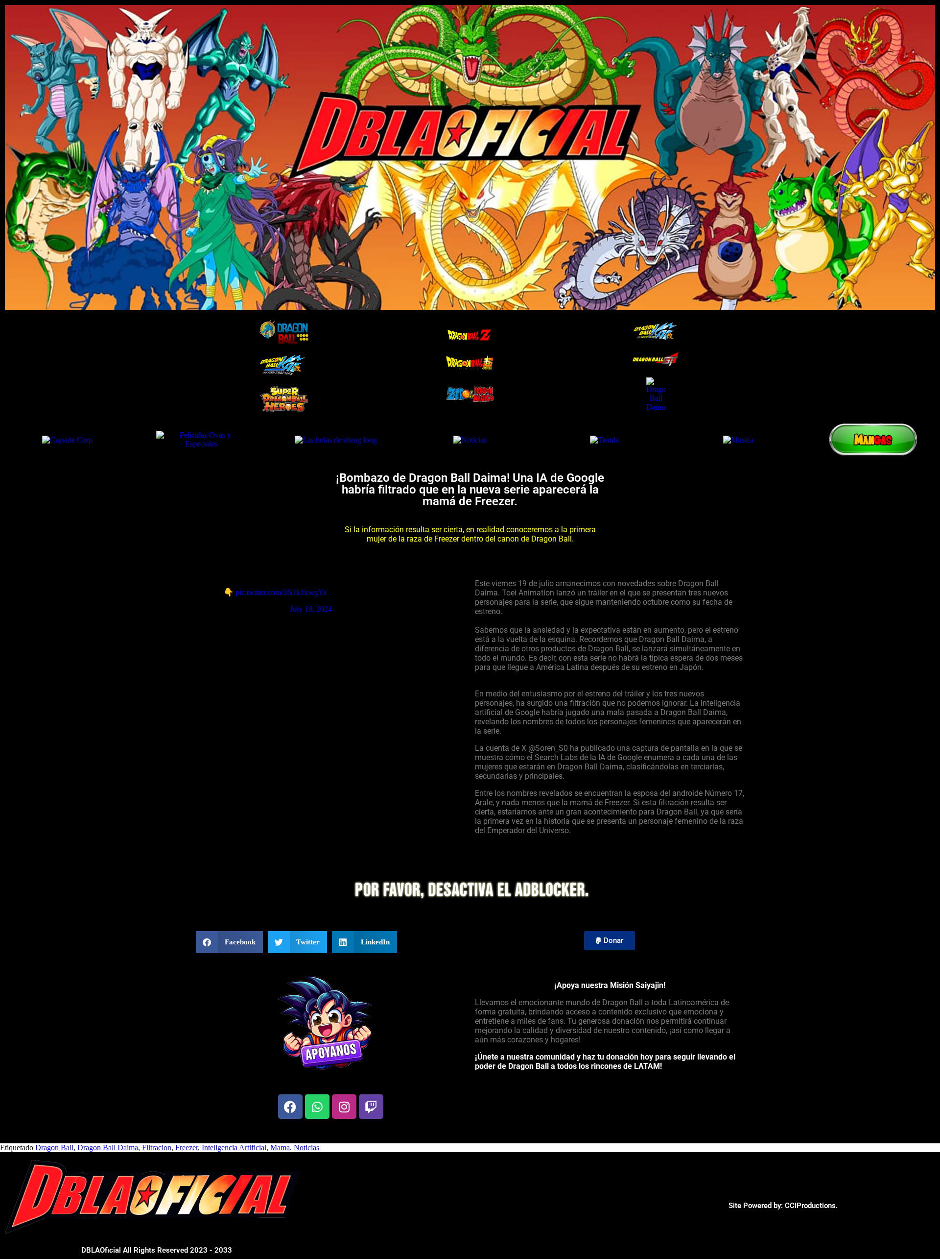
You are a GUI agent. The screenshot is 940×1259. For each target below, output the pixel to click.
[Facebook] (290, 1106)
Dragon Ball (54, 1147)
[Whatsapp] (317, 1106)
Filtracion (156, 1147)
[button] (229, 942)
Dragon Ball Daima (107, 1147)
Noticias (306, 1147)
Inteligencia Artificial (234, 1147)
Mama (280, 1147)
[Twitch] (371, 1106)
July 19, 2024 (311, 609)
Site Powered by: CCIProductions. (783, 1205)
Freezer (186, 1147)
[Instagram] (344, 1106)
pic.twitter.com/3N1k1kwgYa (281, 592)
